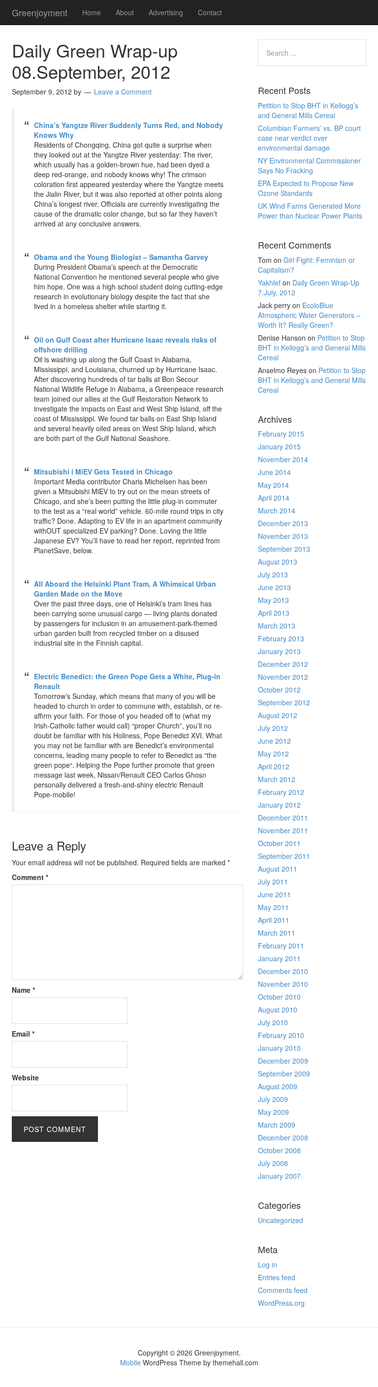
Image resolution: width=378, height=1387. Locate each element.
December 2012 (283, 664)
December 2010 (283, 971)
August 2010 (277, 1009)
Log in (267, 1264)
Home (91, 12)
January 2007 (279, 1176)
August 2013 (277, 562)
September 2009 (284, 1073)
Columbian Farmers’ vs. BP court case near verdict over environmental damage (309, 138)
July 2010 (273, 1022)
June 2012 (274, 741)
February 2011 (281, 945)
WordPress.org (281, 1303)
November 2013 (283, 536)
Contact (210, 12)
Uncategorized (280, 1220)
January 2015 (279, 446)
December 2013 (283, 523)
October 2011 (279, 843)
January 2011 (279, 958)
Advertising (166, 12)
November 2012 (283, 677)
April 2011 (273, 920)
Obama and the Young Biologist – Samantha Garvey (121, 257)
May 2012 (273, 753)
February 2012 (281, 792)
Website (25, 1077)
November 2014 (283, 459)
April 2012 (273, 766)
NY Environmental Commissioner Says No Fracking (309, 165)
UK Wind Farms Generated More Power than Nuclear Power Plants (310, 211)
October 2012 (279, 689)
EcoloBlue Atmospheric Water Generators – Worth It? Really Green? (309, 315)
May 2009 (273, 1112)
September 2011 (284, 856)
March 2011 (276, 933)
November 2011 (283, 830)
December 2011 (283, 817)
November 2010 (283, 984)
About (125, 12)
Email (23, 1034)
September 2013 (284, 549)
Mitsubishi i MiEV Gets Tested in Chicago (103, 471)
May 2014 (273, 485)
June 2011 (274, 894)
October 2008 (279, 1150)
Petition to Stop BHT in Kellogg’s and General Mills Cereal (308, 110)
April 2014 (273, 498)
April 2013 (273, 613)
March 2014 (276, 510)
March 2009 (276, 1125)
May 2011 (273, 907)
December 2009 (283, 1061)
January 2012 (279, 805)
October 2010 (279, 997)
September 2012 (284, 702)
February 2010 (281, 1035)
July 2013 (273, 574)
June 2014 (274, 472)
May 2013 (273, 600)
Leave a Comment (123, 91)
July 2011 (273, 881)
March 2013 (276, 625)
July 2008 (273, 1163)
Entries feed (276, 1277)
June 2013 (274, 587)
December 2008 (283, 1137)
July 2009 (273, 1099)
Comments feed (283, 1290)
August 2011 (277, 869)
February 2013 (281, 638)
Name (23, 990)
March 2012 (276, 779)
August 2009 (277, 1086)
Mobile (130, 1362)
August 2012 (277, 715)
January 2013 (279, 651)
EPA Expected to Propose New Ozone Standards (305, 188)
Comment (30, 877)
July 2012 (273, 728)
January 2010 (279, 1048)
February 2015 (281, 434)
